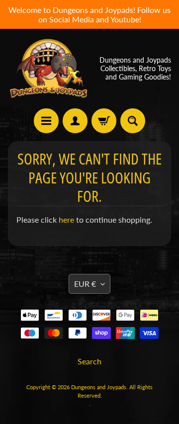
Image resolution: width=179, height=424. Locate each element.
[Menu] (46, 120)
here (66, 219)
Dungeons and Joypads (98, 387)
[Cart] (103, 120)
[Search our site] (132, 120)
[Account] (75, 120)
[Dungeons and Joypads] (49, 68)
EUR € (85, 283)
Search (89, 361)
